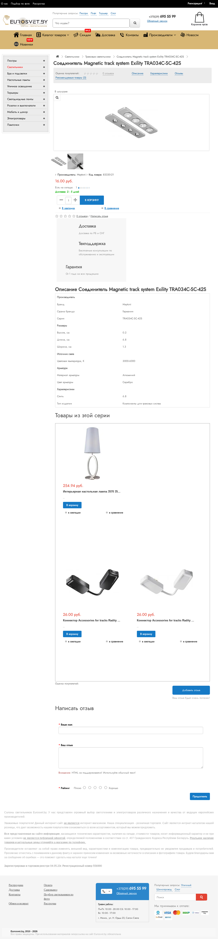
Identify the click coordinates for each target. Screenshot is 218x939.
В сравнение (112, 208)
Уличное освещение (19, 86)
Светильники (15, 67)
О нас (4, 4)
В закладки (68, 208)
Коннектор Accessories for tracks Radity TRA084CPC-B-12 (101, 620)
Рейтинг (65, 788)
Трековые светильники (98, 57)
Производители (161, 34)
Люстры (12, 61)
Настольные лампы (18, 80)
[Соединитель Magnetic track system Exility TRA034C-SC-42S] (131, 122)
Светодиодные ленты (20, 99)
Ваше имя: (67, 725)
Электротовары (16, 118)
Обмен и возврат (19, 903)
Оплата (48, 885)
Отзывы (179, 73)
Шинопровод (164, 889)
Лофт (94, 13)
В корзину (92, 200)
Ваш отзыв (67, 745)
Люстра (84, 13)
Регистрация (195, 3)
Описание (137, 73)
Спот (113, 13)
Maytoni (81, 175)
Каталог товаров (54, 34)
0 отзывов (108, 73)
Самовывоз (50, 889)
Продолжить (200, 796)
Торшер (104, 13)
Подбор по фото (20, 4)
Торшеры (12, 93)
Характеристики (159, 73)
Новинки (26, 43)
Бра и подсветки (17, 73)
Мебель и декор (17, 112)
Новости (192, 34)
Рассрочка (39, 4)
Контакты (132, 34)
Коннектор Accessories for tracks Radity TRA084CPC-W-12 (175, 620)
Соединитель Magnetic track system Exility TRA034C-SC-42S (150, 57)
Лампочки (13, 125)
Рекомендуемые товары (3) (71, 78)
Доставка (108, 34)
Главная (26, 34)
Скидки (85, 33)
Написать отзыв (99, 216)
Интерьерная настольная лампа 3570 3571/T (93, 491)
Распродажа (16, 885)
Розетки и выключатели (21, 105)
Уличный (186, 885)
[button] (213, 3)
